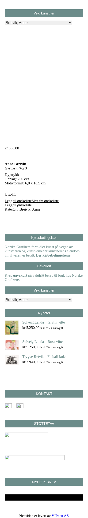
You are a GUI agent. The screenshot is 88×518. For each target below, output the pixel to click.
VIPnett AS (60, 516)
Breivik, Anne (29, 209)
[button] (32, 201)
